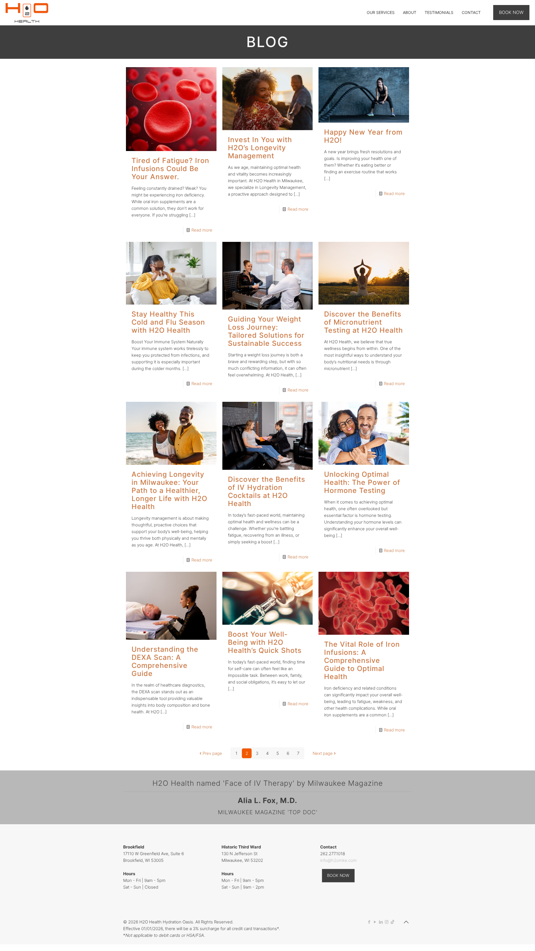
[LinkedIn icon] (381, 922)
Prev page (212, 753)
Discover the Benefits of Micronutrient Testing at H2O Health (363, 322)
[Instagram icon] (387, 922)
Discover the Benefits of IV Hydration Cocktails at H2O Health (266, 491)
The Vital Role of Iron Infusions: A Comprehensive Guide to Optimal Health (362, 660)
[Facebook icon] (369, 922)
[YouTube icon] (375, 922)
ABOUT (409, 12)
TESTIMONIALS (439, 12)
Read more (201, 230)
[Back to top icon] (406, 922)
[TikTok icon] (392, 922)
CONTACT (471, 12)
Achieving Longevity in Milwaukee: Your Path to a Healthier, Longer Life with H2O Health (169, 490)
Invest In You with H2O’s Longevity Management (260, 147)
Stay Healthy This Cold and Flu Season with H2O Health (168, 322)
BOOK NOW (511, 12)
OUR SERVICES (381, 12)
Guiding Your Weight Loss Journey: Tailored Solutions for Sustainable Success (266, 331)
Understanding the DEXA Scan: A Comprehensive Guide (165, 661)
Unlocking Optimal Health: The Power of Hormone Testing (362, 482)
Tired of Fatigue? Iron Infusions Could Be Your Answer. (170, 168)
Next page (323, 753)
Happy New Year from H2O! (363, 136)
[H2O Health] (27, 12)
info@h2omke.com (338, 860)
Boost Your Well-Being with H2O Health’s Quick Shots (264, 642)
